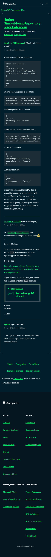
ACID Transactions (33, 521)
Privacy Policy (33, 370)
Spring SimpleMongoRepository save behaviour (22, 23)
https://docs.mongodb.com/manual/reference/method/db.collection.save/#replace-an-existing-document (22, 269)
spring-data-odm (20, 35)
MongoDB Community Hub (13, 10)
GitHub (6, 452)
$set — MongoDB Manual (25, 295)
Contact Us (30, 422)
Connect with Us (10, 474)
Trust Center (8, 467)
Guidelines (34, 364)
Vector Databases (33, 492)
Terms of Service (15, 370)
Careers (6, 422)
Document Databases (35, 506)
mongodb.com (17, 288)
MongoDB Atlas (9, 492)
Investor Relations (10, 430)
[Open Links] (46, 3)
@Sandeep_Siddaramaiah (18, 233)
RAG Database (32, 514)
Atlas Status (31, 437)
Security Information (11, 459)
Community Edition (11, 506)
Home (10, 364)
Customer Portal (32, 430)
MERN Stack (31, 528)
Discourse (18, 378)
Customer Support (33, 444)
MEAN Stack (31, 536)
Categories (21, 364)
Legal (5, 437)
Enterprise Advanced (12, 499)
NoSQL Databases (34, 499)
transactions (8, 35)
